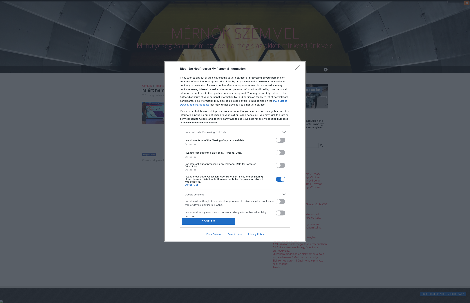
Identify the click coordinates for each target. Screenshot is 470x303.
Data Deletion (214, 234)
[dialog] (235, 151)
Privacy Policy (256, 234)
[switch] (280, 140)
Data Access (235, 234)
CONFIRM (208, 221)
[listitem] (235, 132)
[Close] (298, 69)
